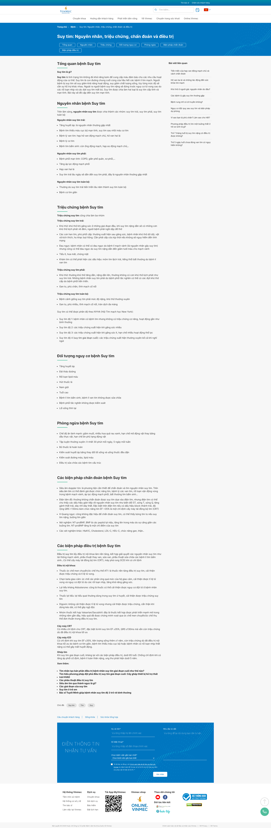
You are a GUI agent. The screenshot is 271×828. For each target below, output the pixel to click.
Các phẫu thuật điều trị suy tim (76, 680)
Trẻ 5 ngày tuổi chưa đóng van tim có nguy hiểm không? (191, 143)
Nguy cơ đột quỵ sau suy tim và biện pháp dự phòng (190, 109)
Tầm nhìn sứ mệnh (71, 797)
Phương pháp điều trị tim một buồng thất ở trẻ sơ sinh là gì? (190, 125)
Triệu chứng (105, 45)
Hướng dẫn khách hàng (101, 18)
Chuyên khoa (79, 18)
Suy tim (71, 705)
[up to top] (264, 802)
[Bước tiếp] (163, 811)
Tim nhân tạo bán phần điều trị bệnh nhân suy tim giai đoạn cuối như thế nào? (101, 670)
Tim (82, 705)
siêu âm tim (65, 491)
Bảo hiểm (91, 805)
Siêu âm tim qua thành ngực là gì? (77, 683)
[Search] (156, 9)
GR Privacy (203, 826)
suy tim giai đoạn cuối (85, 337)
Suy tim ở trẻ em (68, 689)
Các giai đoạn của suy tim (73, 686)
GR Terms (214, 826)
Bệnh (73, 27)
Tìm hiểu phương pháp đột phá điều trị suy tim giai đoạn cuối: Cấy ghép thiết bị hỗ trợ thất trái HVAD (108, 675)
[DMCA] (194, 804)
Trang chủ (62, 27)
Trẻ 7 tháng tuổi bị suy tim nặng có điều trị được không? (190, 134)
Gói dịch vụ (92, 801)
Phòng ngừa (150, 45)
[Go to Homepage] (65, 9)
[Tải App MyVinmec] (113, 803)
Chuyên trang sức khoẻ (168, 18)
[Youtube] (158, 797)
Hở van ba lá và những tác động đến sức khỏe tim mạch (189, 81)
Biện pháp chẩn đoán (173, 45)
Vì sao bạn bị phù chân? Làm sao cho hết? (190, 117)
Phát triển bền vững (127, 18)
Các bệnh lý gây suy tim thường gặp (187, 95)
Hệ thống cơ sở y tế (72, 801)
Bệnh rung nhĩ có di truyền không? (187, 102)
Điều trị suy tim (65, 554)
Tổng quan (67, 45)
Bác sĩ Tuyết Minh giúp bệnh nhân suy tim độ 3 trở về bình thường (95, 692)
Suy (91, 705)
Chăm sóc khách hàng (201, 3)
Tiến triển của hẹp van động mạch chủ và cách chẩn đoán (190, 72)
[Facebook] (165, 797)
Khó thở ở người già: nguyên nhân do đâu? (190, 89)
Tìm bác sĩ (185, 3)
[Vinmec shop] (140, 803)
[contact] (264, 811)
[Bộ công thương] (194, 797)
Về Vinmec (147, 18)
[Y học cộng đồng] (163, 806)
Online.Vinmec (191, 18)
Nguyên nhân (86, 45)
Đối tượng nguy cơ (127, 45)
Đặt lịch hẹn (92, 809)
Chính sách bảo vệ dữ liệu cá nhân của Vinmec (179, 826)
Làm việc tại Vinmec (72, 809)
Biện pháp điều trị (70, 50)
